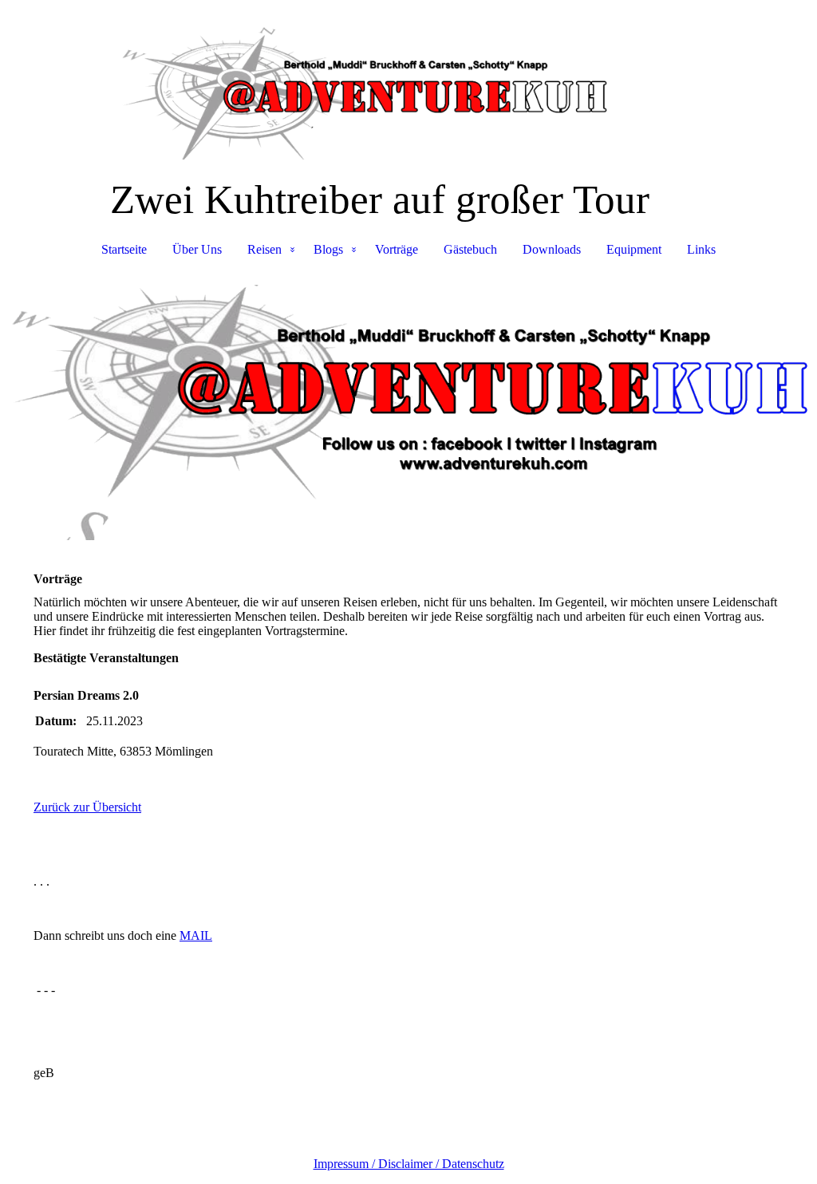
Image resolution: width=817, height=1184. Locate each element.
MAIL (196, 935)
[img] (408, 80)
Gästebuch (470, 249)
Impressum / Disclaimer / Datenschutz (409, 1163)
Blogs (328, 249)
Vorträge (396, 249)
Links (701, 249)
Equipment (633, 249)
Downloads (552, 249)
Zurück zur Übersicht (87, 807)
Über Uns (197, 249)
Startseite (124, 249)
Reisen (264, 249)
